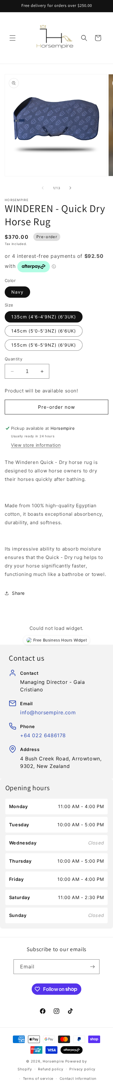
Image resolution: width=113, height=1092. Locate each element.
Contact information (78, 1078)
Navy (17, 292)
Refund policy (50, 1069)
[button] (12, 38)
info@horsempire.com (48, 712)
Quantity (13, 358)
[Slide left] (43, 188)
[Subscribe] (92, 966)
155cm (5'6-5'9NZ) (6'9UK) (43, 345)
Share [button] (18, 593)
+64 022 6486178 (43, 735)
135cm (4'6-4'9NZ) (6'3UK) (43, 316)
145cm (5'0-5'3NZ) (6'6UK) (43, 330)
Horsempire (53, 1061)
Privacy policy (82, 1069)
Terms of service (38, 1078)
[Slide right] (70, 188)
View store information (36, 445)
